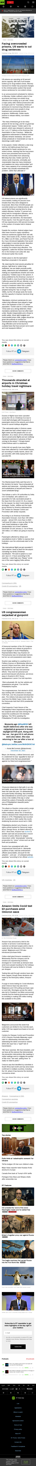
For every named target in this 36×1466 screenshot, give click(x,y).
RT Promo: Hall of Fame (18, 1438)
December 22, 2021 (18, 751)
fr (23, 1385)
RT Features (6, 1185)
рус (14, 1385)
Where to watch (18, 1412)
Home (4, 39)
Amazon (5, 1096)
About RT (18, 1433)
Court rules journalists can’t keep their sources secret (16, 1287)
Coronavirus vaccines (10, 1099)
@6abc (5, 744)
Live (18, 1403)
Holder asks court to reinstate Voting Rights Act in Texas (17, 1312)
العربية (3, 1385)
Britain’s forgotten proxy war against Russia (18, 1235)
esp (9, 1385)
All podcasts (30, 1359)
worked (27, 832)
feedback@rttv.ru (17, 364)
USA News (10, 39)
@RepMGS (23, 724)
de (19, 1385)
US (20, 586)
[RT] (5, 1389)
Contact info (18, 1442)
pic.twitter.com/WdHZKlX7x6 (21, 744)
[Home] (2, 2)
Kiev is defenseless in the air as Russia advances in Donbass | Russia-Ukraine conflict (18, 11)
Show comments (18, 371)
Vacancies (18, 1450)
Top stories (6, 1135)
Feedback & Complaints (18, 1446)
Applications (18, 1408)
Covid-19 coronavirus (10, 586)
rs (28, 1385)
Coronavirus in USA (9, 583)
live (10, 2)
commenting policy (21, 360)
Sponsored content (18, 1420)
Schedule (18, 1416)
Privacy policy (18, 1429)
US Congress (7, 880)
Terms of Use (18, 1425)
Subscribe (18, 1347)
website (30, 857)
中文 (33, 1385)
